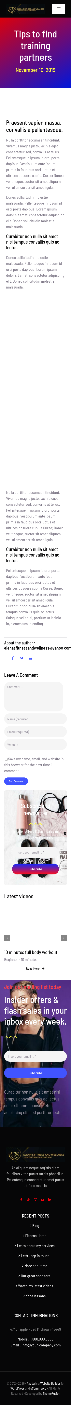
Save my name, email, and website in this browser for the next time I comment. (34, 764)
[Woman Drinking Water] (35, 907)
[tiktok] (28, 1199)
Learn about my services (36, 1245)
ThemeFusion (51, 1393)
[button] (7, 938)
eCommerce (38, 1388)
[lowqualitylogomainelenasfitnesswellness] (25, 6)
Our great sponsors (35, 1275)
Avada (31, 1383)
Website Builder (50, 1383)
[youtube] (42, 1199)
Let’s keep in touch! (36, 1255)
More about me (35, 1265)
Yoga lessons (36, 1295)
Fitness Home (35, 1235)
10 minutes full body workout (30, 952)
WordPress (17, 1388)
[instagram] (35, 1199)
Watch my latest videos (35, 1285)
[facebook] (21, 1199)
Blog (35, 1225)
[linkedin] (49, 1199)
